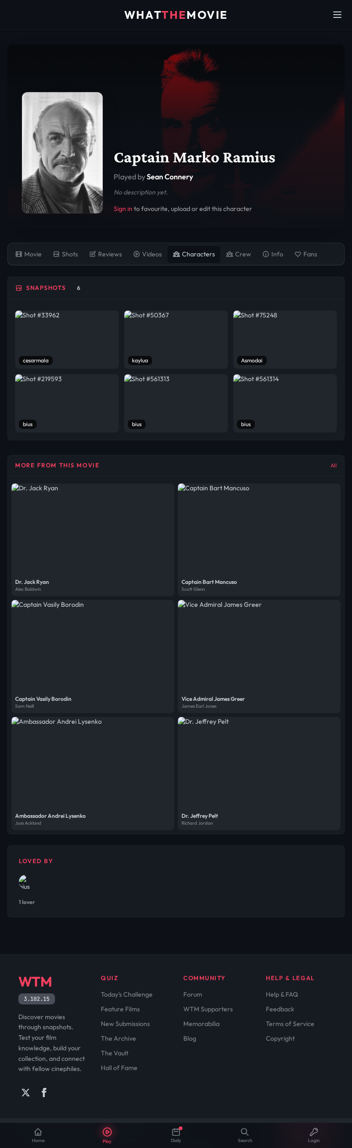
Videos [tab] (152, 254)
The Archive (118, 1038)
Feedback (280, 1009)
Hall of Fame (119, 1068)
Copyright (280, 1038)
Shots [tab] (70, 254)
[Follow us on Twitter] (25, 1092)
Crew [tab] (243, 254)
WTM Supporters (208, 1009)
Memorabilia (201, 1024)
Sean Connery (170, 176)
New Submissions (125, 1024)
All (333, 465)
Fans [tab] (310, 254)
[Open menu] (337, 14)
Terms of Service (290, 1024)
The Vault (114, 1053)
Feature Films (120, 1009)
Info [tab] (277, 254)
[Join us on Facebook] (44, 1092)
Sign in (123, 209)
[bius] (26, 882)
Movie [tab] (33, 254)
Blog (189, 1038)
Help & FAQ (282, 994)
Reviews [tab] (110, 254)
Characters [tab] (198, 254)
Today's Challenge (127, 994)
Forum (192, 994)
